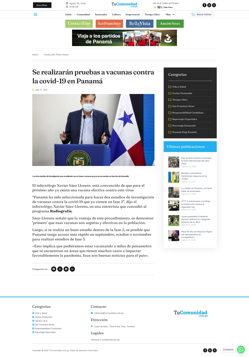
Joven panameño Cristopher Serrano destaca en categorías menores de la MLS (195, 219)
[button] (53, 269)
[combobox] (203, 14)
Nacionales (101, 14)
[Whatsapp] (241, 349)
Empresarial (133, 14)
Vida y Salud (62, 54)
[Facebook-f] (204, 5)
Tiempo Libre (152, 14)
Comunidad (83, 14)
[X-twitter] (214, 5)
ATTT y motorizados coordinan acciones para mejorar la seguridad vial (195, 204)
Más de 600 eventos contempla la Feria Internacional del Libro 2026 (196, 161)
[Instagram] (209, 5)
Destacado (49, 54)
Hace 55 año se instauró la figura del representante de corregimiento (196, 234)
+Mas (168, 14)
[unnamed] (124, 45)
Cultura (116, 14)
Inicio (68, 14)
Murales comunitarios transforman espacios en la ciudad (194, 176)
